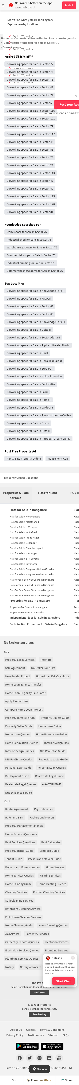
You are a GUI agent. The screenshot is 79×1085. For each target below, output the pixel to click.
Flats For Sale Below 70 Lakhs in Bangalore (31, 584)
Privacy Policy (15, 1035)
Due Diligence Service (18, 793)
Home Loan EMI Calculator (52, 676)
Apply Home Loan (16, 701)
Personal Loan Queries (51, 767)
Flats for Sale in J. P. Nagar (23, 553)
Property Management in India (24, 826)
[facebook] (20, 1058)
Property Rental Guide (19, 851)
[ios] (52, 1046)
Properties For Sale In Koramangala (28, 607)
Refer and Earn (14, 817)
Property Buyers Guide (55, 718)
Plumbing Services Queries (21, 958)
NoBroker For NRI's (43, 668)
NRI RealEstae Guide (52, 751)
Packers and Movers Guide (44, 859)
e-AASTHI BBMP (52, 784)
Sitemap (53, 1035)
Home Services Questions (21, 834)
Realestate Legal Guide (49, 776)
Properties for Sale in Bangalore (29, 600)
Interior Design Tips (56, 743)
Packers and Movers (42, 817)
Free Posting (39, 1014)
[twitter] (29, 1058)
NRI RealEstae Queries (19, 759)
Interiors (46, 660)
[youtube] (59, 1058)
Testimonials (36, 1035)
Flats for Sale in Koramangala (24, 516)
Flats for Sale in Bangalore (28, 510)
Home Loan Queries (17, 734)
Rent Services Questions (20, 842)
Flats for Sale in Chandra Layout (26, 548)
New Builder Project (17, 676)
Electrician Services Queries (22, 950)
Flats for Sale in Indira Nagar (24, 537)
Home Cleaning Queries (53, 925)
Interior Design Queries (19, 751)
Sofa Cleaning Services (19, 900)
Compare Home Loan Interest (24, 709)
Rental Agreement (16, 809)
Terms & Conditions (52, 1030)
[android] (27, 1046)
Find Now (39, 992)
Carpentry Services (37, 934)
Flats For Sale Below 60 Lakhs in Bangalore (31, 579)
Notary (9, 967)
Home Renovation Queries (21, 743)
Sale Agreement (15, 668)
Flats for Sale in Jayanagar (23, 563)
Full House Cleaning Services (23, 917)
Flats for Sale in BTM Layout (24, 558)
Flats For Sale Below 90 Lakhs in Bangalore (31, 595)
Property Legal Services (20, 660)
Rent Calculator (51, 842)
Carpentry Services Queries (22, 942)
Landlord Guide (49, 851)
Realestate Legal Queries (20, 784)
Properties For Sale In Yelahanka (26, 612)
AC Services (12, 934)
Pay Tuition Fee (43, 809)
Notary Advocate (30, 967)
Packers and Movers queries (22, 867)
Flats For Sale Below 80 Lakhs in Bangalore (31, 590)
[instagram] (39, 1058)
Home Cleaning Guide (18, 925)
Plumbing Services (56, 950)
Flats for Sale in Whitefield (23, 532)
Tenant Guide (13, 859)
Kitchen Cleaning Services (49, 892)
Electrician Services (56, 942)
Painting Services (50, 875)
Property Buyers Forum (20, 718)
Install (69, 5)
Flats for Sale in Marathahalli (24, 521)
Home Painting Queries (52, 884)
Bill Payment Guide (17, 776)
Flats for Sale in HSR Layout (23, 527)
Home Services (55, 867)
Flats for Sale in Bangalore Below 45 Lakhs (31, 569)
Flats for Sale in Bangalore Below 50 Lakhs (31, 574)
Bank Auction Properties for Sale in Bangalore (38, 624)
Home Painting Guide (18, 884)
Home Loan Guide (49, 726)
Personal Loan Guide (18, 767)
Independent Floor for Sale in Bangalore (34, 617)
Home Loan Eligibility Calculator (25, 693)
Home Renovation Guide (51, 734)
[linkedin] (49, 1058)
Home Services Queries (19, 875)
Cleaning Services (16, 892)
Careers (31, 1030)
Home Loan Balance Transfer (23, 684)
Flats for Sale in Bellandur (22, 542)
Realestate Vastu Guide (53, 759)
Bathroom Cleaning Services (22, 909)
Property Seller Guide (18, 726)
